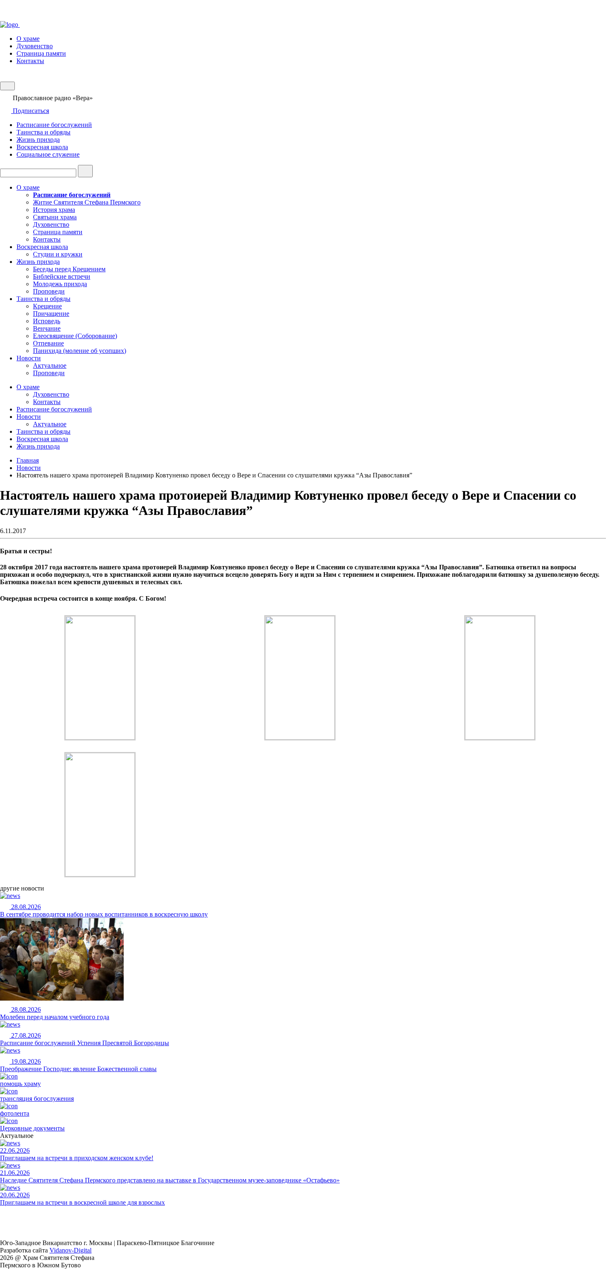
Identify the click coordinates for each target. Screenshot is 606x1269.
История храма (54, 209)
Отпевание (48, 343)
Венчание (47, 328)
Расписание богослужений (54, 124)
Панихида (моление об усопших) (79, 350)
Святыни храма (55, 217)
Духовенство (34, 45)
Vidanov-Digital (70, 1250)
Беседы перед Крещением (69, 269)
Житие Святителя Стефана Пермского (87, 202)
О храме (28, 38)
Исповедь (46, 320)
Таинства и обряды (43, 132)
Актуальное (49, 365)
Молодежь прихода (60, 283)
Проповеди (49, 291)
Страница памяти (41, 53)
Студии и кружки (57, 254)
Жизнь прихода (38, 139)
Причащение (51, 313)
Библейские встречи (61, 276)
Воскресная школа (42, 146)
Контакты (30, 60)
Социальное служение (48, 154)
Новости (28, 358)
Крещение (47, 306)
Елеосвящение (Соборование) (75, 335)
